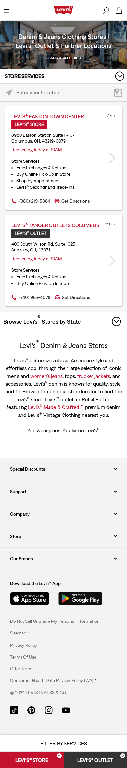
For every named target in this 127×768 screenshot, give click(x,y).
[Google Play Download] (80, 598)
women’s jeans (46, 376)
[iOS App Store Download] (29, 598)
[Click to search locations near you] (9, 93)
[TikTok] (14, 710)
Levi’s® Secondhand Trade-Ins (45, 187)
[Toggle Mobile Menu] (6, 10)
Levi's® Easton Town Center (47, 116)
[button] (23, 645)
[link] (19, 632)
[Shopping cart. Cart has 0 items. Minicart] (118, 10)
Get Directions (75, 201)
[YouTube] (66, 710)
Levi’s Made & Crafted (56, 406)
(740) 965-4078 (34, 297)
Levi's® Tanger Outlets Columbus (55, 225)
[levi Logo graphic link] (63, 10)
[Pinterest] (31, 710)
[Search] (105, 10)
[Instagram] (49, 710)
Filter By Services (63, 743)
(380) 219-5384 (34, 201)
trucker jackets (93, 376)
